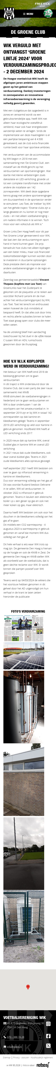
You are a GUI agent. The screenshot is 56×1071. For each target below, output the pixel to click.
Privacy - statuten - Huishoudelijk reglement (33, 1058)
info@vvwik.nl (14, 1047)
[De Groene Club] (47, 14)
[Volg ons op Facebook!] (48, 1037)
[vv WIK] (9, 13)
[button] (28, 987)
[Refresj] (42, 1067)
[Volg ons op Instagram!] (48, 1025)
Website (26, 1065)
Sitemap (6, 1058)
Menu (29, 14)
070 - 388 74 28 (15, 1037)
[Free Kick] (42, 5)
